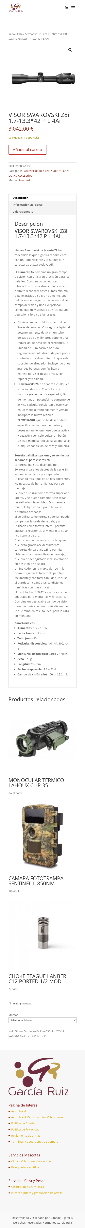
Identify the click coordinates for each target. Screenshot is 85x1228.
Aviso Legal (18, 1111)
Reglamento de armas (25, 1135)
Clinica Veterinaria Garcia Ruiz (31, 1161)
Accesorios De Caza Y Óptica (41, 34)
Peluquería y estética (25, 1167)
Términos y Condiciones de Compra (34, 1141)
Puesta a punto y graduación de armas (36, 1193)
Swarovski (24, 180)
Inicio (11, 34)
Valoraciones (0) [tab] (23, 211)
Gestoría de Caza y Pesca (27, 1187)
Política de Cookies (23, 1123)
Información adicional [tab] (27, 205)
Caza (20, 34)
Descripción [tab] (20, 198)
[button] (70, 50)
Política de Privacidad (25, 1129)
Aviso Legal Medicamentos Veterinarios (37, 1117)
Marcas (13, 1015)
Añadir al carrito (27, 149)
